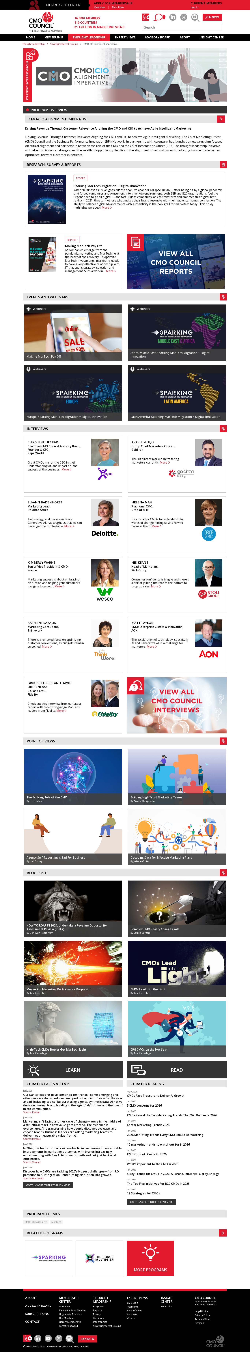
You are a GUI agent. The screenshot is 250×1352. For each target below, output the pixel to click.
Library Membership (70, 1321)
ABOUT (185, 37)
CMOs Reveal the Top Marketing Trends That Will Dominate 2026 (172, 1115)
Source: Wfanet (31, 1162)
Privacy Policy (202, 1315)
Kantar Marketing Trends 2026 (148, 1125)
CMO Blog (132, 1302)
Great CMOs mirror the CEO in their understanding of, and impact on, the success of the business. (52, 465)
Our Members (66, 1318)
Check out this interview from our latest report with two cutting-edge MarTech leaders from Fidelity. (54, 707)
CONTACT (32, 1322)
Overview (99, 7)
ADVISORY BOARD (157, 37)
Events (97, 1314)
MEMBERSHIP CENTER (63, 5)
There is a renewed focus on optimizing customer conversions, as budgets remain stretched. (56, 643)
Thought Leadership (33, 44)
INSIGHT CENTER (212, 37)
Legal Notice (201, 1311)
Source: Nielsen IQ (33, 1178)
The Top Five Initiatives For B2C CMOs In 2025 (158, 1184)
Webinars (98, 1318)
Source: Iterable (32, 1138)
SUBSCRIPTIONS (37, 1314)
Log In (194, 7)
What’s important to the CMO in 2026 (152, 1164)
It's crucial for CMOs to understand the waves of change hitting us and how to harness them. (157, 522)
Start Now (118, 7)
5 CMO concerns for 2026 (144, 1105)
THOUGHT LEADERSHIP (89, 37)
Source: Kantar (31, 1112)
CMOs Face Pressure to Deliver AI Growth (155, 1096)
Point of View (134, 1310)
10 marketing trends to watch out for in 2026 (158, 1144)
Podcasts (132, 1314)
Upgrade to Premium (70, 1314)
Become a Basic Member (72, 1310)
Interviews (133, 1306)
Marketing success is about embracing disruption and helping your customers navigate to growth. (54, 582)
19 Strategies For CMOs (143, 1193)
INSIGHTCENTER (167, 1300)
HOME (30, 37)
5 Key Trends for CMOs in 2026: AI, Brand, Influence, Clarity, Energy (173, 1174)
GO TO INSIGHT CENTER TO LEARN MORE (48, 1185)
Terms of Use (202, 1319)
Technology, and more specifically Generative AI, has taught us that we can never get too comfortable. (55, 522)
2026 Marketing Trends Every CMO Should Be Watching (165, 1135)
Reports (97, 1310)
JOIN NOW (212, 17)
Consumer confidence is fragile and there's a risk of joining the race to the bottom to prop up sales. (160, 582)
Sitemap (199, 1323)
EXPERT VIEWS (125, 37)
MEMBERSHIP (53, 37)
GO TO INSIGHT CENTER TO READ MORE (151, 1202)
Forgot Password (68, 1325)
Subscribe (166, 1306)
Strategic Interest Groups (64, 44)
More (105, 207)
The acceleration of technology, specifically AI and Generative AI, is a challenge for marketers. (160, 643)
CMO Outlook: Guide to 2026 (147, 1154)
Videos (131, 1318)
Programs (98, 1306)
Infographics (100, 1321)
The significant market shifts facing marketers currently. (155, 460)
